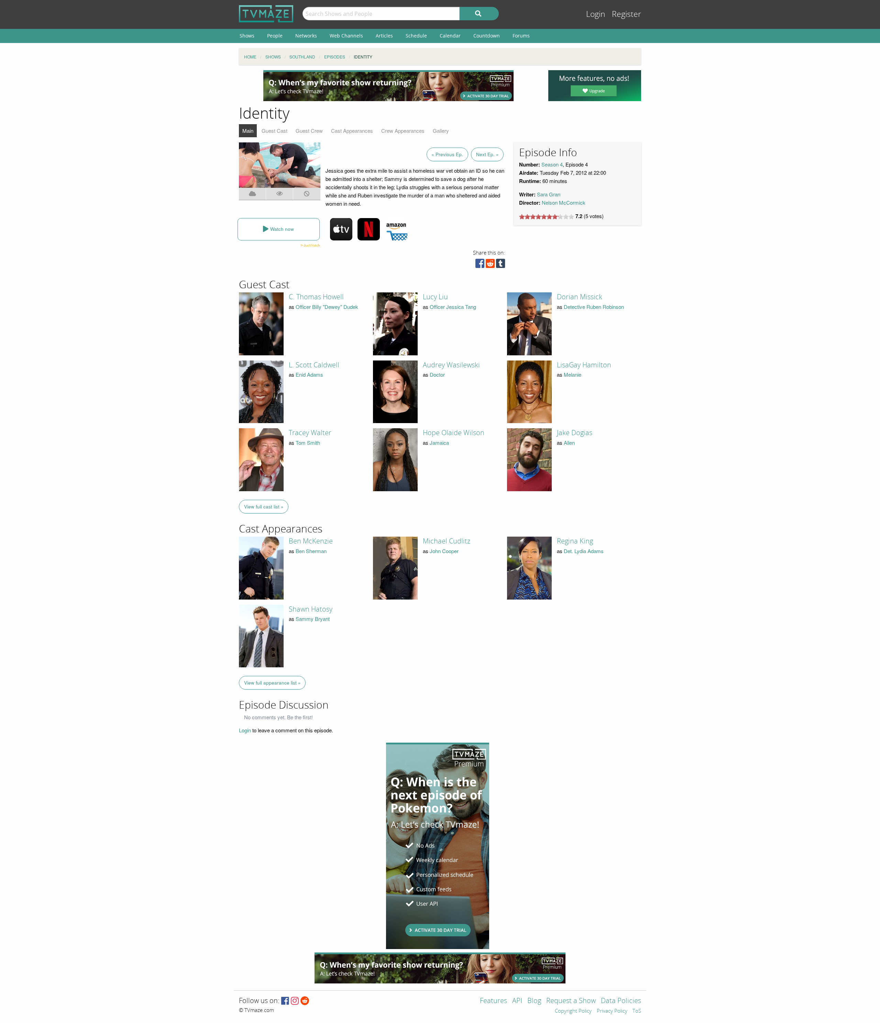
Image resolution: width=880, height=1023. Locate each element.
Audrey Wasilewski (451, 365)
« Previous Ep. (447, 154)
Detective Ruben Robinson (594, 306)
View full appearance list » (272, 682)
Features (493, 1001)
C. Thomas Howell (316, 297)
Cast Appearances (352, 130)
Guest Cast (274, 130)
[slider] (546, 216)
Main (247, 130)
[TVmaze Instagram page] (295, 1001)
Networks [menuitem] (306, 35)
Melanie (572, 374)
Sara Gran (548, 194)
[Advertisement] (388, 85)
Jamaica (439, 442)
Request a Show (571, 1001)
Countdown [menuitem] (486, 35)
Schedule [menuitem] (416, 35)
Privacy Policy (612, 1011)
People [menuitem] (275, 35)
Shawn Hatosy (310, 609)
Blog (534, 1001)
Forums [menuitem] (521, 35)
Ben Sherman (311, 550)
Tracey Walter (310, 433)
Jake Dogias (574, 433)
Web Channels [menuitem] (346, 35)
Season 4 (552, 164)
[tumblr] (500, 265)
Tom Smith (308, 442)
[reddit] (490, 265)
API (517, 1001)
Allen (569, 442)
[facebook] (479, 265)
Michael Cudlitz (446, 541)
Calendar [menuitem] (450, 35)
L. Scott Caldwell (314, 365)
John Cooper (444, 550)
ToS (636, 1011)
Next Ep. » (487, 154)
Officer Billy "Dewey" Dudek (327, 306)
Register (626, 14)
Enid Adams (309, 374)
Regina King (575, 541)
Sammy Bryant (313, 618)
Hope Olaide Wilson (453, 433)
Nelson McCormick (563, 202)
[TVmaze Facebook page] (285, 1001)
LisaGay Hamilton (584, 365)
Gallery (441, 130)
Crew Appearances (403, 130)
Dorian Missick (579, 297)
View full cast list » (264, 506)
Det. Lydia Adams (584, 550)
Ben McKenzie (311, 541)
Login (595, 14)
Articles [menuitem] (384, 35)
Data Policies (621, 1001)
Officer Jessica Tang (453, 306)
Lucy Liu (435, 297)
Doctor (437, 374)
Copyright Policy (573, 1011)
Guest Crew (309, 130)
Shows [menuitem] (247, 35)
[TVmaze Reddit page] (304, 1001)
